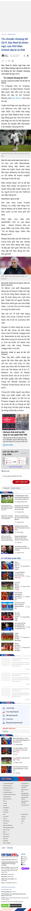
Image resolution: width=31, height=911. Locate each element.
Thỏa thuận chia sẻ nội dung (8, 887)
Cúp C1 (5, 801)
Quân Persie (20, 552)
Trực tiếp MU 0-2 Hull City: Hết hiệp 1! (17, 586)
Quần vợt (23, 816)
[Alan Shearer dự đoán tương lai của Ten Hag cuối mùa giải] (7, 550)
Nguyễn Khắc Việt (22, 501)
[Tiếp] (27, 461)
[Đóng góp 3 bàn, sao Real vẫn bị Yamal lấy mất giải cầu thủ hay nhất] (7, 509)
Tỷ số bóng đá (6, 790)
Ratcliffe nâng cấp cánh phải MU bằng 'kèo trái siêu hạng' (22, 527)
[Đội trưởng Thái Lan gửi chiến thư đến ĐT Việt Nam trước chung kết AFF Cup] (7, 626)
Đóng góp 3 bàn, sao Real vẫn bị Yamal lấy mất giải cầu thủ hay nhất (22, 507)
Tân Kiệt (27, 596)
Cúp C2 (5, 818)
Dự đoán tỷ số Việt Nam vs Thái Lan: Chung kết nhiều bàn (20, 605)
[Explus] (15, 474)
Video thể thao (7, 796)
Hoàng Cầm (20, 512)
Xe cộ (22, 821)
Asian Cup (5, 816)
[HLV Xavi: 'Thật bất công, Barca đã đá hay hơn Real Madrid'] (7, 519)
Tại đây (14, 891)
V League (5, 810)
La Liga (5, 803)
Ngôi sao (5, 731)
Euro (4, 814)
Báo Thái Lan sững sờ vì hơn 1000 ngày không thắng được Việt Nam (17, 616)
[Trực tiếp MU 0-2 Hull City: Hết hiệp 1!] (7, 586)
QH (29, 576)
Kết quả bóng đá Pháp (24, 802)
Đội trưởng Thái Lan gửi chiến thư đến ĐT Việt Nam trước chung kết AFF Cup (20, 626)
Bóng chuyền (24, 814)
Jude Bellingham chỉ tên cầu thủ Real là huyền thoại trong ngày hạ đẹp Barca (22, 497)
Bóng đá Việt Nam (7, 825)
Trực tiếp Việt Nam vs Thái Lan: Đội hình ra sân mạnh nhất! (20, 575)
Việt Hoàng (20, 532)
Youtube (24, 857)
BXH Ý (4, 832)
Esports (23, 818)
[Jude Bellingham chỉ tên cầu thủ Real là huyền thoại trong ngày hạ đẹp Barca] (7, 499)
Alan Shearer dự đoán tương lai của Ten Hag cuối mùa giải (22, 548)
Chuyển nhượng (11, 34)
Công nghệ (9, 847)
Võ (22, 823)
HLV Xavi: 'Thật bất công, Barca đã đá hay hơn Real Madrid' (22, 517)
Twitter (24, 860)
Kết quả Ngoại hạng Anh (24, 786)
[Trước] (4, 461)
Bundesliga (6, 807)
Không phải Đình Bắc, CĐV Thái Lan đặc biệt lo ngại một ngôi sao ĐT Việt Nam (17, 647)
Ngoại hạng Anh (7, 799)
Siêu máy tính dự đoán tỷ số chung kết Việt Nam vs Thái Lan (18, 596)
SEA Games (6, 821)
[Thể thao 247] (6, 778)
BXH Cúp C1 (6, 834)
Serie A (5, 805)
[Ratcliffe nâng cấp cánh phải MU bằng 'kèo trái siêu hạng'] (7, 529)
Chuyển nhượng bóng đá (9, 794)
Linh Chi (19, 542)
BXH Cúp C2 (6, 836)
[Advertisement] (15, 16)
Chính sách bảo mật (6, 889)
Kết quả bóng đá (7, 785)
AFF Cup (5, 823)
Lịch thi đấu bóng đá (8, 783)
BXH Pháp (5, 840)
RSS (23, 862)
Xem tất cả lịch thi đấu (15, 467)
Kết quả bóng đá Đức (24, 798)
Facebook (25, 858)
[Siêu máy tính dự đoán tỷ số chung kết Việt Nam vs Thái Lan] (7, 596)
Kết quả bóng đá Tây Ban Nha (25, 794)
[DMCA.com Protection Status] (11, 905)
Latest (3, 847)
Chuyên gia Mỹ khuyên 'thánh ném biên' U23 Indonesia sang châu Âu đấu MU (21, 538)
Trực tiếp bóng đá (7, 792)
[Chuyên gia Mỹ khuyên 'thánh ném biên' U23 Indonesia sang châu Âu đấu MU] (7, 539)
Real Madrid (16, 98)
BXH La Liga (6, 829)
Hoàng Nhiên (26, 566)
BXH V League (6, 843)
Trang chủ (3, 34)
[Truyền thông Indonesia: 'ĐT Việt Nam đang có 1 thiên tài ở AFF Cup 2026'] (7, 636)
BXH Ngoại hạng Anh (8, 827)
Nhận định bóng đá (8, 788)
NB (29, 627)
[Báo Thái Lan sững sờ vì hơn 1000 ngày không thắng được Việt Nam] (7, 616)
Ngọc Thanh (26, 586)
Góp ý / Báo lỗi (21, 482)
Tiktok (24, 864)
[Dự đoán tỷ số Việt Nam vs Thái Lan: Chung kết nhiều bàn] (7, 606)
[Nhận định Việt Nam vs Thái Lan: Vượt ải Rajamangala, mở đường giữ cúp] (7, 565)
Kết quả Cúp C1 (25, 783)
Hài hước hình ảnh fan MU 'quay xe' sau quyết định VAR (15, 438)
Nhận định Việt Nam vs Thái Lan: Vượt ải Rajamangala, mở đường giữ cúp (17, 565)
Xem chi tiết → (24, 453)
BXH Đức (5, 838)
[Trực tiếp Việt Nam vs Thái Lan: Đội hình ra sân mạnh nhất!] (7, 576)
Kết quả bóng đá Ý (24, 790)
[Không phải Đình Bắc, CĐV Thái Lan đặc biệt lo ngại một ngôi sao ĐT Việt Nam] (7, 647)
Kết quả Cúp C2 (25, 805)
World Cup (6, 812)
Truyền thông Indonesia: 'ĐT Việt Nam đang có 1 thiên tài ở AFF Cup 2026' (18, 637)
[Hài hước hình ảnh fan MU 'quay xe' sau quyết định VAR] (15, 422)
